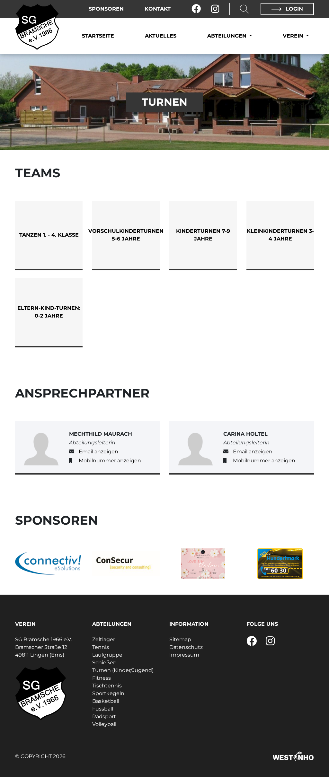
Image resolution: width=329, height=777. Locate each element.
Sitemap (180, 639)
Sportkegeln (108, 693)
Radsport (104, 716)
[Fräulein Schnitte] (203, 563)
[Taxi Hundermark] (280, 563)
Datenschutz (186, 647)
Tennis (100, 647)
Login (293, 9)
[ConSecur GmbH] (126, 563)
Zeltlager (103, 639)
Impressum (184, 655)
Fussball (102, 709)
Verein (294, 36)
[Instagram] (215, 9)
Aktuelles (160, 36)
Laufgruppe (107, 655)
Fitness (101, 678)
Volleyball (104, 724)
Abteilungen (227, 36)
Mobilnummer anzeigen (110, 461)
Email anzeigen (98, 452)
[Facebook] (196, 9)
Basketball (105, 701)
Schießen (104, 662)
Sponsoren (106, 9)
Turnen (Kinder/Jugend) (123, 670)
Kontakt (158, 9)
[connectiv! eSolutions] (49, 564)
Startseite (98, 36)
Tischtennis (107, 686)
